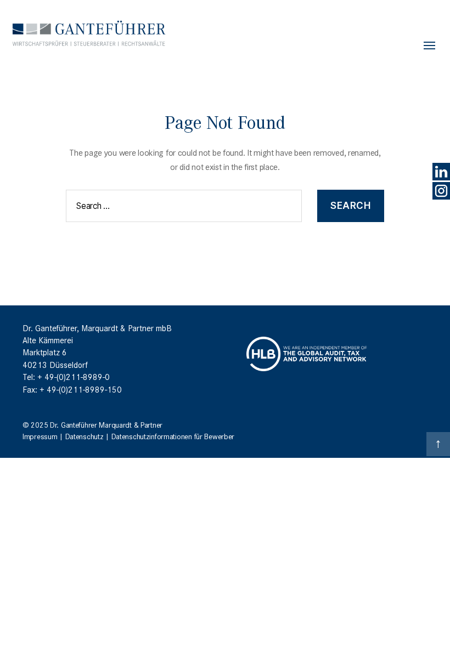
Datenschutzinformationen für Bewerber (172, 435)
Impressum (39, 435)
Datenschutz (84, 435)
